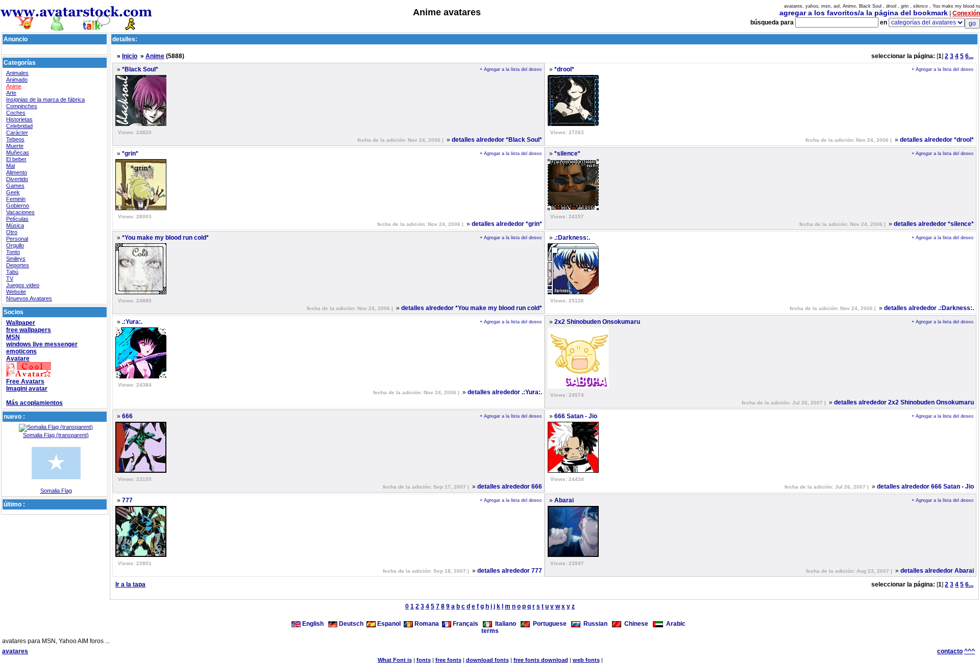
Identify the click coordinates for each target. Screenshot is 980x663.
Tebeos (15, 139)
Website (16, 292)
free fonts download (540, 660)
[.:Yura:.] (140, 376)
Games (15, 186)
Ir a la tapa (130, 584)
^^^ (969, 651)
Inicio (129, 56)
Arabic (674, 623)
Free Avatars (25, 381)
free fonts (448, 660)
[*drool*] (573, 124)
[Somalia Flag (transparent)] (56, 427)
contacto (950, 651)
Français (464, 623)
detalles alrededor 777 (509, 571)
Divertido (17, 179)
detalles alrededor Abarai (937, 571)
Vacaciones (20, 212)
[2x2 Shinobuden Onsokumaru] (578, 387)
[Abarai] (573, 555)
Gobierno (17, 205)
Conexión (966, 13)
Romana (426, 623)
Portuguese (548, 623)
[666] (140, 471)
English (313, 623)
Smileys (16, 259)
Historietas (19, 119)
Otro (11, 232)
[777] (140, 555)
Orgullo (15, 245)
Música (15, 225)
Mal (10, 166)
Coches (16, 113)
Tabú (12, 272)
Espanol (388, 623)
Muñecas (17, 152)
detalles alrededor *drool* (937, 140)
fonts (423, 660)
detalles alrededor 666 (509, 486)
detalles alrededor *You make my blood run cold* (471, 308)
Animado (17, 79)
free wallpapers (28, 330)
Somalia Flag (56, 491)
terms (490, 630)
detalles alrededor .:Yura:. (505, 392)
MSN (13, 337)
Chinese (634, 623)
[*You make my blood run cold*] (140, 292)
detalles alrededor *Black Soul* (497, 140)
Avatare (18, 358)
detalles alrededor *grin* (507, 224)
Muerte (14, 146)
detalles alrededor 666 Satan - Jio (925, 486)
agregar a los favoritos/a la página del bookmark (863, 13)
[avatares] (76, 27)
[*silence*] (573, 208)
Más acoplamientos (34, 402)
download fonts (487, 660)
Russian (593, 623)
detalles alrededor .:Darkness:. (929, 308)
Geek (13, 192)
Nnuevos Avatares (29, 298)
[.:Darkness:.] (573, 292)
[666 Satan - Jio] (573, 471)
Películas (17, 219)
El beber (16, 159)
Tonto (13, 252)
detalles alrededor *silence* (934, 224)
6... (969, 56)
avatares (15, 651)
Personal (17, 239)
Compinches (21, 106)
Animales (17, 73)
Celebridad (19, 126)
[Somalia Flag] (56, 485)
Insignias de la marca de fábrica (45, 99)
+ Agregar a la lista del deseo (511, 69)
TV (9, 278)
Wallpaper (20, 322)
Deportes (17, 265)
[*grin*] (140, 208)
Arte (11, 93)
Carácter (17, 133)
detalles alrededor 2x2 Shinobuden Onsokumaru (904, 402)
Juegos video (22, 285)
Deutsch (350, 623)
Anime (13, 86)
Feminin (16, 199)
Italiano (504, 623)
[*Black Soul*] (140, 124)
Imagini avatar (26, 388)
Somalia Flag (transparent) (56, 435)
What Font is (395, 660)
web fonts (586, 660)
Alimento (16, 172)
